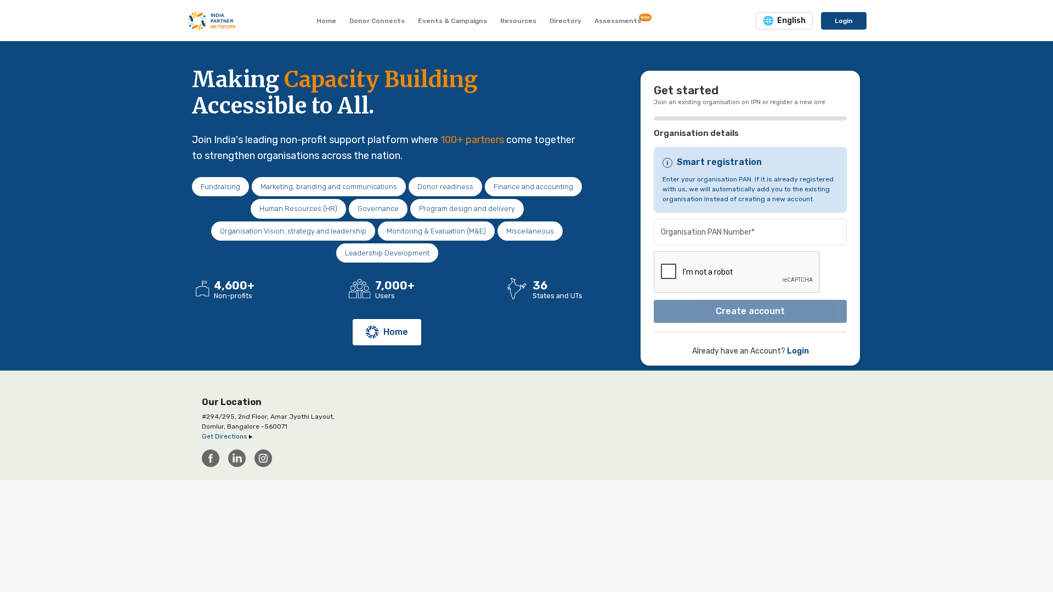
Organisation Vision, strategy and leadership (293, 231)
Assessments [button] (620, 20)
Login (844, 21)
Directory (565, 21)
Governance (378, 208)
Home (395, 332)
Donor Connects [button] (377, 21)
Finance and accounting (533, 187)
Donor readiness (445, 187)
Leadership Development (387, 253)
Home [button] (326, 21)
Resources (518, 21)
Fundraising (220, 187)
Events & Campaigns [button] (452, 21)
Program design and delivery (467, 208)
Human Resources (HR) (298, 208)
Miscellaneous (530, 231)
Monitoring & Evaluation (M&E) (436, 231)
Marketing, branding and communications (329, 187)
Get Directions (225, 436)
